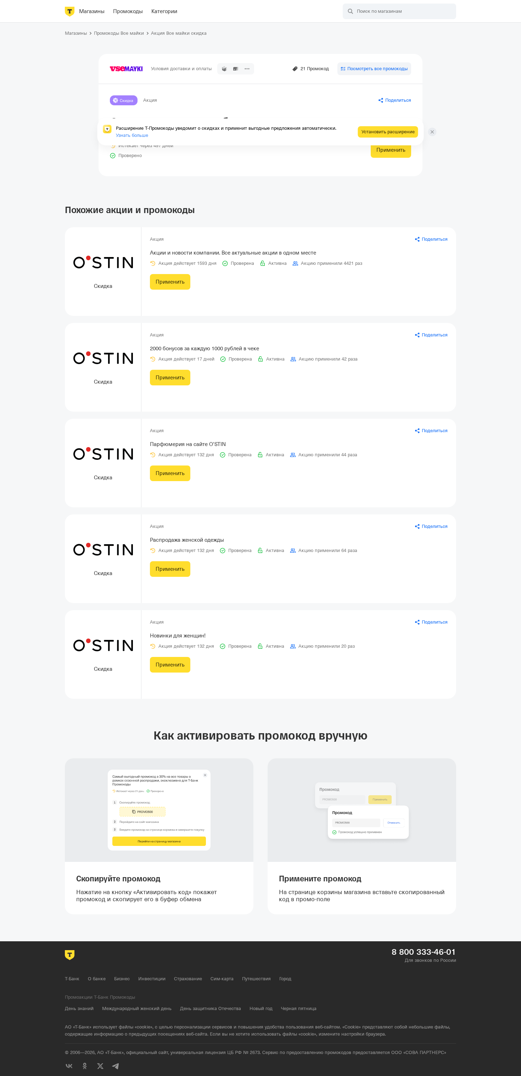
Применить (390, 150)
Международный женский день (137, 1008)
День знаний (79, 1008)
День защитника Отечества (210, 1008)
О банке (97, 978)
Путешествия (256, 978)
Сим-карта (222, 978)
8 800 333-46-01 (424, 952)
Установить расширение (388, 131)
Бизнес (122, 978)
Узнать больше (132, 135)
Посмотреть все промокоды (377, 68)
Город (285, 978)
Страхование (188, 978)
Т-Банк (72, 978)
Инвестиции (152, 978)
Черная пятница (298, 1008)
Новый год (261, 1008)
